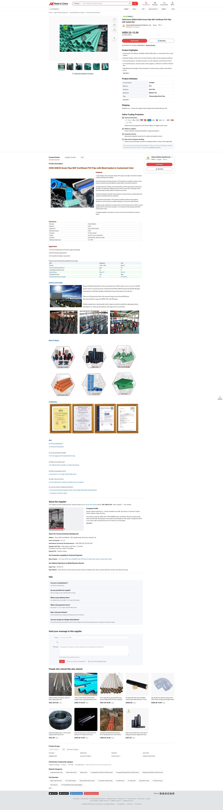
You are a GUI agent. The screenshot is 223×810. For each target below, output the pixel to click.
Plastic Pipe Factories (56, 780)
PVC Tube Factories (70, 780)
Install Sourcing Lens (92, 793)
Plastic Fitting (100, 559)
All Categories (55, 9)
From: (56, 637)
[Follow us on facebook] (161, 793)
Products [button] (77, 3)
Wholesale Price (122, 798)
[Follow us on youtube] (168, 793)
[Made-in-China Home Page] (58, 3)
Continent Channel (131, 798)
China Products (84, 798)
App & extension (153, 9)
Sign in (172, 4)
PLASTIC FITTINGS (85, 756)
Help (143, 9)
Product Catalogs (73, 749)
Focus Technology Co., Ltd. (99, 804)
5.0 (154, 159)
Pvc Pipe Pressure (157, 780)
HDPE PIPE (83, 753)
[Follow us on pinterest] (171, 793)
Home (50, 12)
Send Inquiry (135, 41)
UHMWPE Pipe (76, 559)
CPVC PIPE (146, 753)
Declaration (129, 804)
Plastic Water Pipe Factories (87, 780)
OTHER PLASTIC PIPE (149, 756)
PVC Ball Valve (90, 559)
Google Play (64, 793)
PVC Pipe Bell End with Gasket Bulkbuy (71, 785)
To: (57, 642)
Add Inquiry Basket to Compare (83, 74)
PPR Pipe (83, 559)
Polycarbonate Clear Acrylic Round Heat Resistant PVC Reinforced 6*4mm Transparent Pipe (85, 734)
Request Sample (150, 45)
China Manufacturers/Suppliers (97, 798)
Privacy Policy (138, 804)
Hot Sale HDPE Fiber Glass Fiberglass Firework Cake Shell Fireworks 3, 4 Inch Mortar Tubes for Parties (136, 699)
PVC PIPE (51, 753)
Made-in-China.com (104, 800)
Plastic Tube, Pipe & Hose (93, 12)
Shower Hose (83, 772)
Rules (173, 9)
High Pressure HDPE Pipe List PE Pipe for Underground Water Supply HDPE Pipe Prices (137, 734)
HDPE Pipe (68, 559)
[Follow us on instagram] (166, 793)
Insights (148, 798)
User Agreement (121, 804)
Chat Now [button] (163, 41)
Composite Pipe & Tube (56, 772)
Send (62, 661)
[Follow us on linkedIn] (173, 793)
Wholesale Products (111, 798)
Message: (55, 647)
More (50, 788)
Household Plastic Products (77, 12)
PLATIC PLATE (115, 756)
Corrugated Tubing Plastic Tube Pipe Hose (127, 772)
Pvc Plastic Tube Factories (105, 780)
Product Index (141, 798)
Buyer (134, 9)
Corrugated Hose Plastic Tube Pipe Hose (102, 772)
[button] (130, 3)
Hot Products (76, 798)
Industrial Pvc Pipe (144, 780)
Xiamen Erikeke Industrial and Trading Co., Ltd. (138, 25)
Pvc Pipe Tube (131, 780)
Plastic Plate (108, 559)
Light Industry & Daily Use (61, 12)
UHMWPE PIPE (53, 756)
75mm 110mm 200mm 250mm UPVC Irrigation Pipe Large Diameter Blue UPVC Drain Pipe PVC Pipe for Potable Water (85, 699)
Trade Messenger (76, 793)
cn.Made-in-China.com (128, 800)
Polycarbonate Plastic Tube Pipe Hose (152, 772)
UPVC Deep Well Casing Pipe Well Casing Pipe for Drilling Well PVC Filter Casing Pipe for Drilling (111, 699)
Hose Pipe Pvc (54, 785)
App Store (53, 793)
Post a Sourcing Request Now (97, 661)
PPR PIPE (114, 753)
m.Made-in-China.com (115, 800)
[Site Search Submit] (135, 3)
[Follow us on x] (163, 793)
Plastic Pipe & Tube (71, 772)
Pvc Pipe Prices (120, 780)
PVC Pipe (61, 559)
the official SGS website (90, 504)
